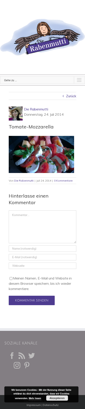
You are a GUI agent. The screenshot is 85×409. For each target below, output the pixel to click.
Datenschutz (51, 405)
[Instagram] (17, 365)
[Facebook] (12, 355)
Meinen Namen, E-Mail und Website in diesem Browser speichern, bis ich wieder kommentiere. (40, 283)
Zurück (71, 96)
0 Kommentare (63, 180)
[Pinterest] (27, 365)
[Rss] (22, 355)
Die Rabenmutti (36, 109)
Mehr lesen (35, 398)
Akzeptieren (57, 398)
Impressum (34, 405)
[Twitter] (31, 355)
